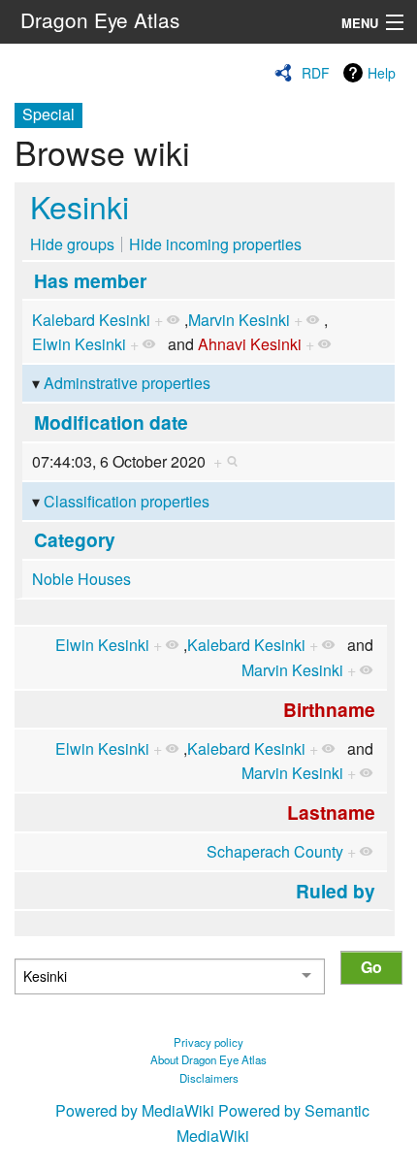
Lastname (331, 812)
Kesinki (79, 205)
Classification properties (126, 501)
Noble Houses (81, 579)
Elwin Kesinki (79, 344)
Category (74, 539)
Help (382, 72)
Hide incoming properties (215, 244)
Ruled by (335, 890)
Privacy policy (208, 1042)
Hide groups (72, 244)
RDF (316, 72)
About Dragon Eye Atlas (208, 1059)
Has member (90, 280)
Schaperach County (275, 851)
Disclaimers (209, 1078)
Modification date (111, 422)
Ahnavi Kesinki (250, 344)
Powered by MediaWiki (134, 1110)
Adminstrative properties (127, 383)
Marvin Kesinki (239, 320)
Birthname (329, 709)
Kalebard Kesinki (91, 320)
